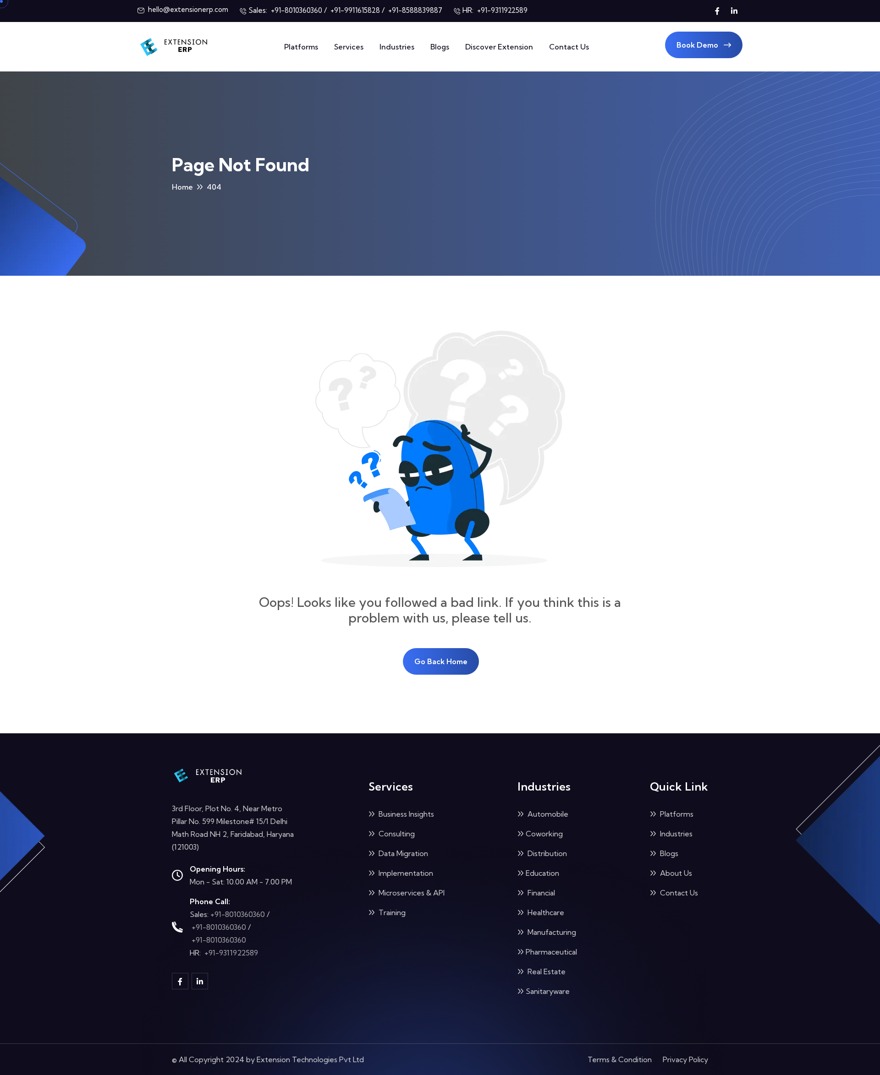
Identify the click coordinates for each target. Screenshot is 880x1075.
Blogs (439, 46)
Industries (397, 46)
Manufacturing (551, 932)
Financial (540, 892)
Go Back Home (441, 661)
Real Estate (546, 971)
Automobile (547, 814)
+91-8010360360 (237, 914)
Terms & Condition (620, 1059)
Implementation (405, 873)
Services (348, 46)
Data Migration (402, 853)
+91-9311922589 (231, 952)
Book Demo (698, 44)
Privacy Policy (685, 1059)
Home (182, 186)
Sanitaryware (548, 991)
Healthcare (545, 912)
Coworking (544, 833)
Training (391, 912)
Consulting (396, 833)
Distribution (546, 853)
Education (542, 873)
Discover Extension (499, 46)
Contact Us (569, 46)
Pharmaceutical (551, 951)
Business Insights (405, 814)
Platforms (301, 46)
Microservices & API (411, 892)
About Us (675, 873)
